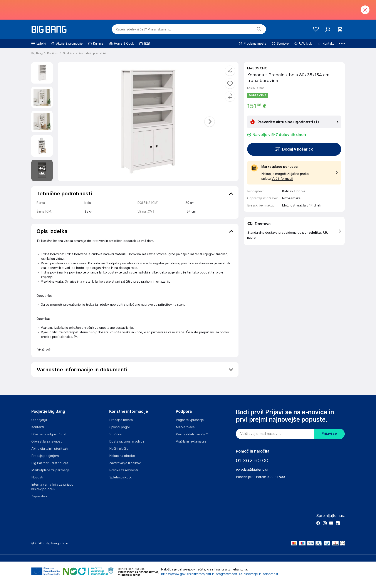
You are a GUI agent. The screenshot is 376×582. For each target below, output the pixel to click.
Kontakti (37, 427)
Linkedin (338, 523)
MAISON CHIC (257, 68)
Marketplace (185, 427)
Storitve (115, 434)
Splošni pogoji (119, 427)
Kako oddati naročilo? (192, 434)
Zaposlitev (39, 496)
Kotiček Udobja (293, 191)
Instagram (325, 523)
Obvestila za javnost (46, 441)
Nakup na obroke (122, 456)
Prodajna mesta (121, 420)
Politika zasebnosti (123, 470)
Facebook (318, 523)
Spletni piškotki (120, 477)
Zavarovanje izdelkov (125, 463)
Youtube (331, 523)
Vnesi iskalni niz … (145, 29)
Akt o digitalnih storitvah (49, 449)
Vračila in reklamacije (191, 441)
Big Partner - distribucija (49, 463)
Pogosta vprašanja (190, 420)
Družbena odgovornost (49, 434)
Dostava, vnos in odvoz (126, 441)
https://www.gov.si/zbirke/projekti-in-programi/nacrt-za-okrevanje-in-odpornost (219, 574)
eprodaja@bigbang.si (252, 469)
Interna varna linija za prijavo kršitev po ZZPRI (52, 487)
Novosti (37, 477)
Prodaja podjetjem (45, 456)
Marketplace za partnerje (50, 470)
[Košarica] (340, 29)
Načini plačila (118, 449)
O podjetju (39, 420)
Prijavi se (329, 433)
